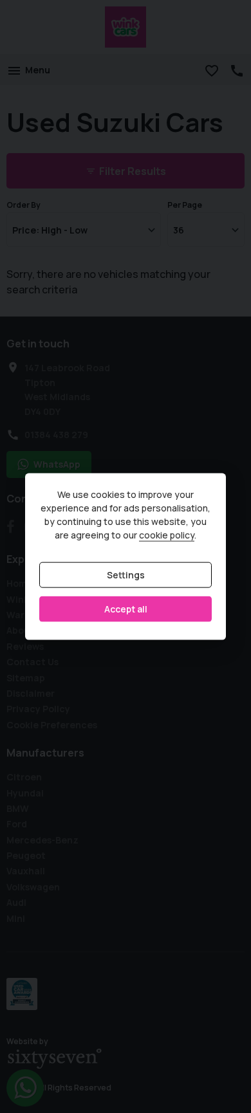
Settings (126, 575)
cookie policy (166, 535)
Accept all (125, 609)
